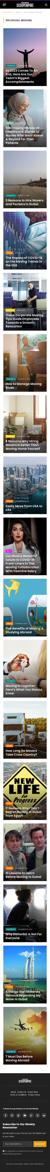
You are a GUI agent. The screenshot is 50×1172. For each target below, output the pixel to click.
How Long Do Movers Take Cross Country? (21, 753)
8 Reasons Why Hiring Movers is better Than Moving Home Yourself (23, 445)
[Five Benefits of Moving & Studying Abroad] (25, 607)
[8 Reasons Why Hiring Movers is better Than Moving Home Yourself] (25, 424)
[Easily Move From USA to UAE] (25, 485)
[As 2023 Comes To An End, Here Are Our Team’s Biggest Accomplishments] (25, 57)
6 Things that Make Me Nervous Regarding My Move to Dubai (23, 995)
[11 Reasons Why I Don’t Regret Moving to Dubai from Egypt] (25, 791)
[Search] (46, 5)
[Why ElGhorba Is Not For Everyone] (25, 913)
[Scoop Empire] (25, 4)
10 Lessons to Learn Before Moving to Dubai (23, 875)
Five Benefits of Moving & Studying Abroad (24, 630)
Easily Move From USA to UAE (24, 508)
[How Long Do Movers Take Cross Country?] (25, 730)
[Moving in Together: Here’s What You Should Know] (25, 669)
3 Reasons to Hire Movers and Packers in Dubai (24, 202)
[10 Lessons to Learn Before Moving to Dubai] (25, 852)
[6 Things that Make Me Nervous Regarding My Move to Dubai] (25, 974)
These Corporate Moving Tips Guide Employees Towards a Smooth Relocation (24, 320)
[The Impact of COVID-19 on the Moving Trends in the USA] (25, 240)
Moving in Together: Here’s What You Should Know (24, 689)
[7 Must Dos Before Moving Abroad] (25, 1036)
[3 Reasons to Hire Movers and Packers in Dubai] (25, 179)
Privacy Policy (8, 1154)
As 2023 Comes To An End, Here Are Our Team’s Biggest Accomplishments (22, 76)
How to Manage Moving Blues (24, 386)
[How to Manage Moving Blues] (25, 363)
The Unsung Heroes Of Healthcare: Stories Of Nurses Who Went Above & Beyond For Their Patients (24, 135)
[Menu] (4, 5)
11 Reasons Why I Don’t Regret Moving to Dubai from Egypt (23, 812)
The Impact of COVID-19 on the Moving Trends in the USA (24, 261)
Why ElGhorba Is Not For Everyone (24, 936)
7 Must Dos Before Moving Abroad (19, 1058)
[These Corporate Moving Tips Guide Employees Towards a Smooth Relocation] (25, 302)
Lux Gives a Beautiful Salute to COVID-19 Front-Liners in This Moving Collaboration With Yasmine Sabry (22, 563)
